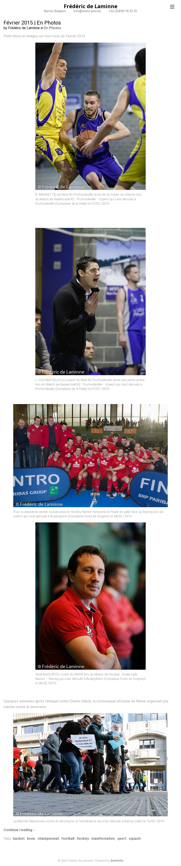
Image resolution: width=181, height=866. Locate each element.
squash (135, 838)
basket (19, 838)
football (67, 838)
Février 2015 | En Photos (32, 23)
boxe (31, 838)
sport (121, 838)
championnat (48, 838)
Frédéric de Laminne (90, 6)
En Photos (52, 28)
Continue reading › (19, 830)
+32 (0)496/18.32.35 (123, 11)
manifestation (103, 838)
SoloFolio (116, 860)
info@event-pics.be (87, 11)
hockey (83, 838)
